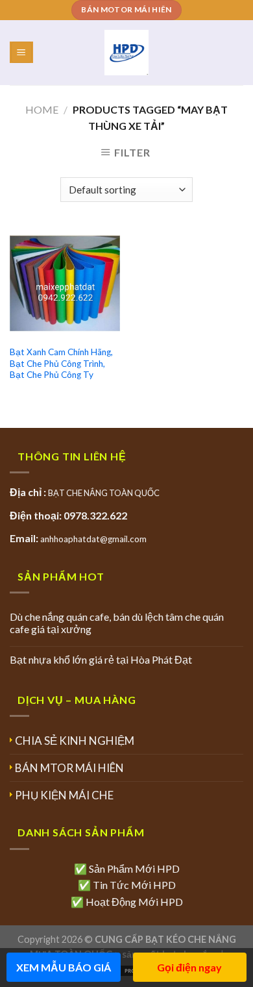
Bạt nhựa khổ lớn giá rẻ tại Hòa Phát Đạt (101, 659)
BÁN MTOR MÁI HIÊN (69, 768)
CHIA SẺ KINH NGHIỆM (74, 740)
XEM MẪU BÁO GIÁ (63, 967)
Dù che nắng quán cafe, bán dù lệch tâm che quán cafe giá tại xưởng (117, 622)
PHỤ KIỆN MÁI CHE (64, 795)
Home (41, 109)
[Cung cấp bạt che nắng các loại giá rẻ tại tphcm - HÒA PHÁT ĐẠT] (126, 52)
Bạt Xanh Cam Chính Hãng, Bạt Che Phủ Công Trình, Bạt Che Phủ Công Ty (61, 363)
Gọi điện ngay (189, 967)
